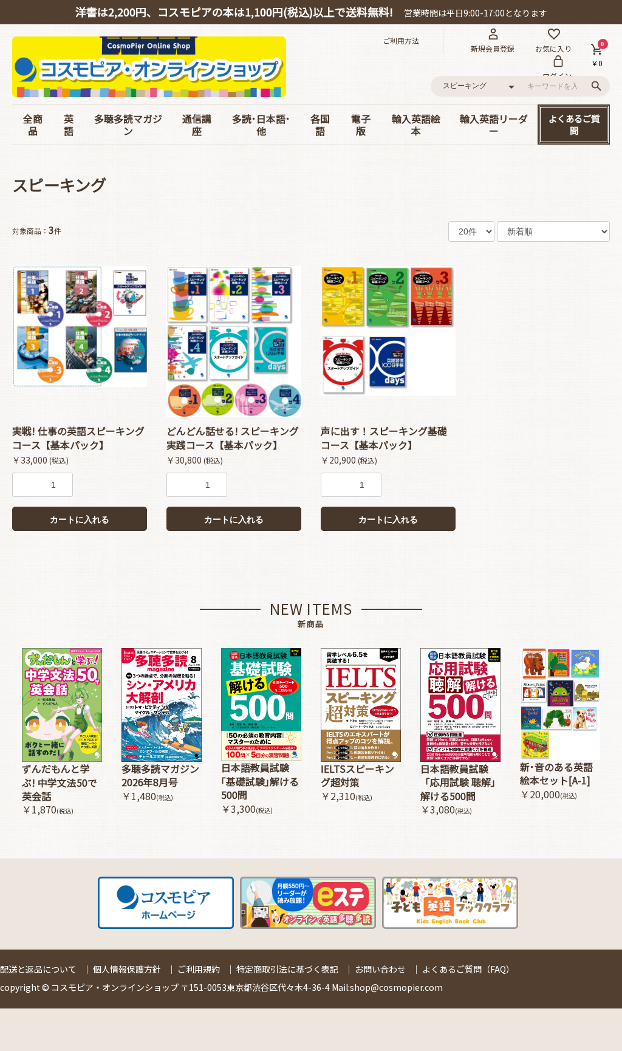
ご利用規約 (198, 969)
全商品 (33, 124)
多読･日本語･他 (261, 124)
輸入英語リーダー (494, 124)
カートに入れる (79, 519)
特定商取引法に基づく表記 (287, 969)
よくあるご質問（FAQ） (468, 969)
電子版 (361, 124)
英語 (68, 124)
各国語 (320, 124)
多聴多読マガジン (128, 124)
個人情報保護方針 (127, 969)
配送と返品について (38, 969)
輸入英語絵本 (416, 124)
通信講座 (196, 124)
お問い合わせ (380, 969)
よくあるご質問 (574, 124)
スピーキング (59, 184)
